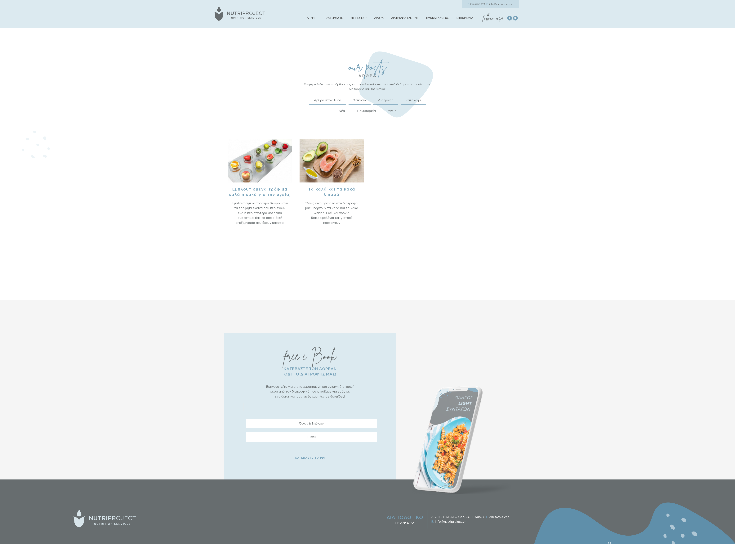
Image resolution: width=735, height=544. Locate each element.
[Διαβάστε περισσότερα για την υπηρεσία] (260, 160)
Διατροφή (385, 100)
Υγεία (392, 111)
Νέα (342, 111)
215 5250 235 (477, 4)
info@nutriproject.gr (499, 4)
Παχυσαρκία (366, 111)
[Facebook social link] (509, 18)
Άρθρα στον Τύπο (327, 100)
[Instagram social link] (515, 18)
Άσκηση (359, 100)
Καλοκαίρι (413, 100)
